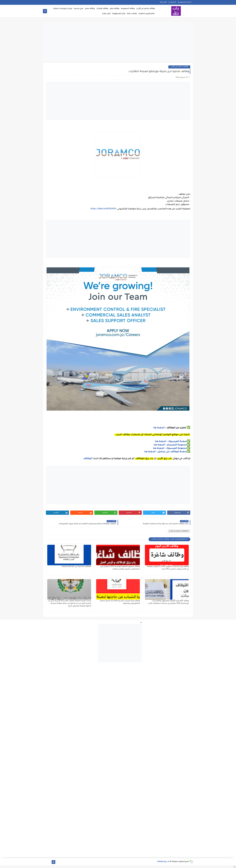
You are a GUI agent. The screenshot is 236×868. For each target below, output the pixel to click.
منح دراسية (78, 9)
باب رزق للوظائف (163, 862)
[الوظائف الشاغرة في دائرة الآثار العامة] (69, 555)
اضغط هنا (159, 428)
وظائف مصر (90, 9)
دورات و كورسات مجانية (62, 9)
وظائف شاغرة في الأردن (145, 9)
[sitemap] (53, 862)
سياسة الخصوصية (184, 2)
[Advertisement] (118, 41)
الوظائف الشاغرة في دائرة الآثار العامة (76, 566)
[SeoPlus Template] (191, 861)
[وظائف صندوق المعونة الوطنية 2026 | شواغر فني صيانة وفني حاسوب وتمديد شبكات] (118, 555)
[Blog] (45, 862)
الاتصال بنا (172, 2)
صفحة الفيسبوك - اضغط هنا (171, 441)
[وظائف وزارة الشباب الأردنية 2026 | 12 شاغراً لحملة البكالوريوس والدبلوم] (118, 589)
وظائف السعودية (128, 9)
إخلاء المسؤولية (118, 14)
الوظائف (87, 458)
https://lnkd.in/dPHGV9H (103, 209)
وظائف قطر (114, 9)
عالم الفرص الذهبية (147, 14)
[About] (49, 862)
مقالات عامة (132, 14)
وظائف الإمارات (102, 9)
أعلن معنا (163, 2)
